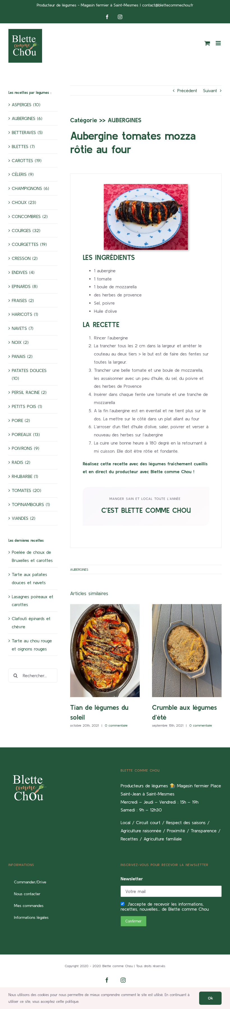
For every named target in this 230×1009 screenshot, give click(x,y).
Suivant (210, 90)
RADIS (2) (21, 462)
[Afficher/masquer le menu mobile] (219, 43)
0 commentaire (116, 725)
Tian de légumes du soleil (97, 651)
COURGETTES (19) (29, 244)
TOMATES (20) (26, 490)
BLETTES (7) (23, 146)
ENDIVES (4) (23, 272)
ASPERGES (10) (26, 104)
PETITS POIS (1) (27, 406)
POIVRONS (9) (25, 448)
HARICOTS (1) (25, 314)
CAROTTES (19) (27, 160)
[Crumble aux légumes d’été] (187, 650)
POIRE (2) (21, 420)
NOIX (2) (20, 342)
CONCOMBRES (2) (30, 216)
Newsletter (132, 878)
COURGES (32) (26, 230)
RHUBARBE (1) (25, 476)
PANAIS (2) (22, 356)
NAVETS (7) (22, 328)
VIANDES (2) (23, 518)
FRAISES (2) (23, 300)
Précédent (187, 90)
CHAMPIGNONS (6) (30, 188)
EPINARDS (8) (25, 286)
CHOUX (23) (24, 202)
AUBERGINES (124, 120)
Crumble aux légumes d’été (179, 651)
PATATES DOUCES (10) (29, 374)
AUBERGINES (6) (27, 118)
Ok (210, 998)
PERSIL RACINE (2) (29, 392)
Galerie (113, 651)
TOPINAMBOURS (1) (31, 504)
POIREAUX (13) (26, 434)
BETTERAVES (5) (27, 132)
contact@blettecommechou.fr (167, 5)
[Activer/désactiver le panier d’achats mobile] (207, 43)
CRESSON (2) (25, 258)
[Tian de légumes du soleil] (105, 650)
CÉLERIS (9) (23, 174)
